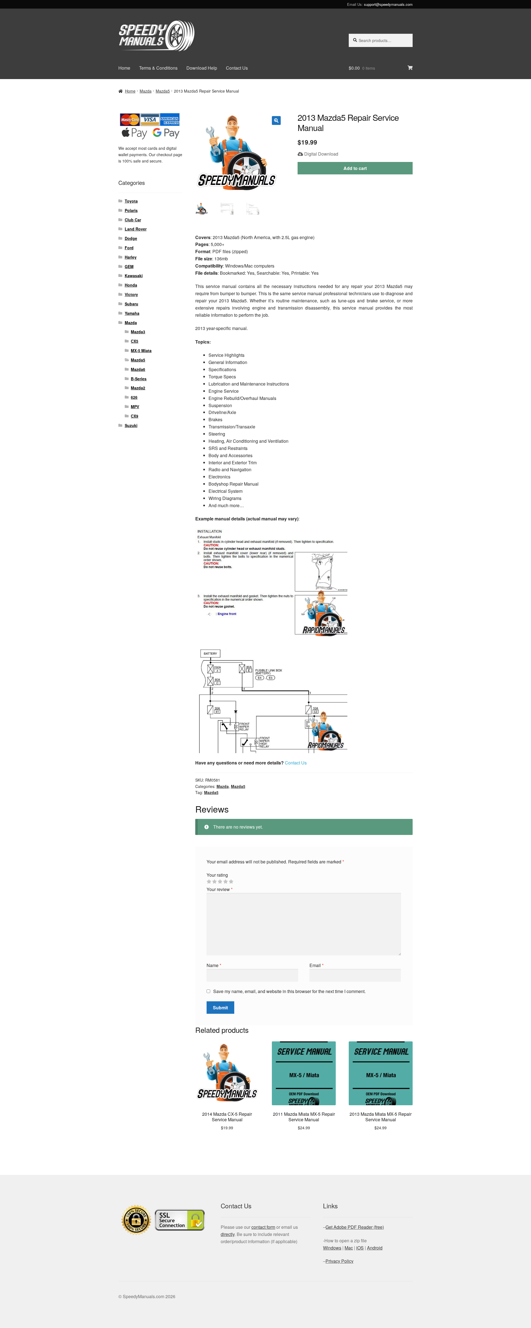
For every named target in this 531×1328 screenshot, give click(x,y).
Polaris (131, 210)
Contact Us (237, 68)
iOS (360, 1248)
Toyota (131, 201)
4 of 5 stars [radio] (225, 881)
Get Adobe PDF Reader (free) (355, 1227)
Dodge (131, 238)
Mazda (146, 91)
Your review (220, 889)
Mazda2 (138, 388)
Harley (131, 257)
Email (316, 965)
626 (134, 397)
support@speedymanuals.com (388, 4)
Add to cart (355, 168)
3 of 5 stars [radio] (220, 881)
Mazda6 (138, 369)
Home (124, 68)
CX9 (134, 416)
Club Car (133, 219)
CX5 (134, 341)
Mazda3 (138, 331)
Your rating (217, 875)
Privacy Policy (339, 1261)
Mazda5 (163, 91)
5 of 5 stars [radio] (231, 881)
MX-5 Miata (141, 350)
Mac (349, 1248)
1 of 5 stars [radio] (209, 881)
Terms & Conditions (158, 68)
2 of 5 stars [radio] (214, 881)
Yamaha (132, 313)
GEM (129, 266)
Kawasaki (134, 275)
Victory (131, 294)
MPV (135, 406)
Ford (129, 247)
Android (374, 1248)
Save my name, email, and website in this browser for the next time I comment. (289, 991)
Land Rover (136, 229)
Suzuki (131, 425)
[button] (276, 120)
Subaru (131, 304)
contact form (263, 1227)
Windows (332, 1248)
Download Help (201, 68)
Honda (131, 285)
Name (214, 965)
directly (228, 1234)
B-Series (139, 378)
